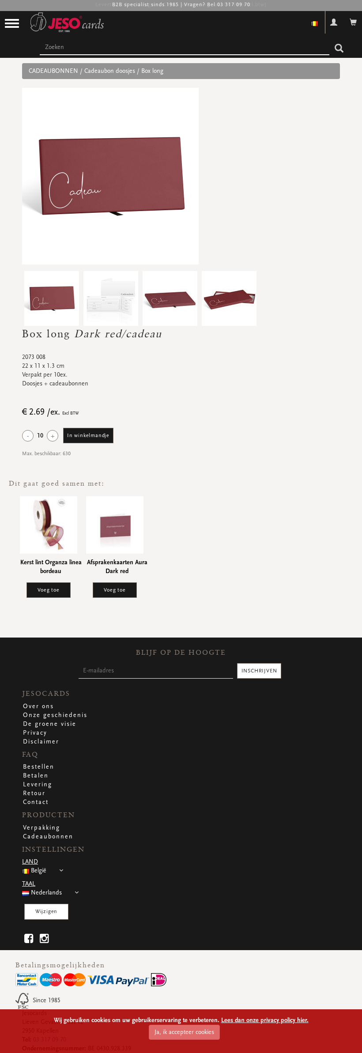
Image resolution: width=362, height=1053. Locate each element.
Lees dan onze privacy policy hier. (265, 1020)
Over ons (38, 706)
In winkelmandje (88, 435)
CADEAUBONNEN (53, 71)
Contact (36, 802)
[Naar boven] (341, 1032)
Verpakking (41, 827)
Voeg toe (48, 590)
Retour (34, 793)
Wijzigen (46, 911)
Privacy (35, 732)
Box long (152, 71)
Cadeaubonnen (48, 836)
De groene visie (49, 724)
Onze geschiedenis (55, 715)
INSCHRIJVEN (259, 671)
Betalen (36, 775)
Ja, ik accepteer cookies (184, 1032)
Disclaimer (41, 741)
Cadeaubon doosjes (109, 71)
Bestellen (38, 766)
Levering (37, 784)
